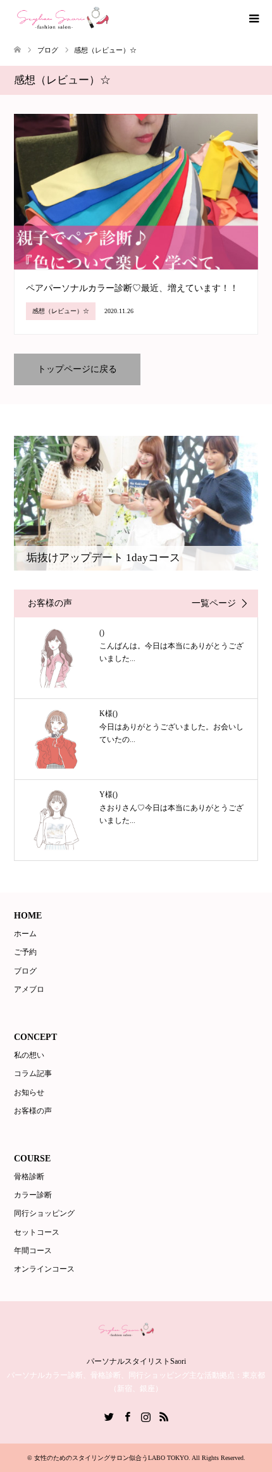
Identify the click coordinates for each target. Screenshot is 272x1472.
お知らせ (29, 1092)
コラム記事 (33, 1073)
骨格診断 (29, 1176)
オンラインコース (44, 1269)
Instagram (145, 1416)
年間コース (33, 1250)
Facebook (127, 1416)
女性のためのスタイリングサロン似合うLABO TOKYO (111, 1457)
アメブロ (29, 989)
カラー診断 (33, 1195)
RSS (164, 1416)
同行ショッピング (44, 1213)
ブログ (25, 971)
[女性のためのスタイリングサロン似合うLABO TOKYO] (79, 18)
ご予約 (25, 952)
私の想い (29, 1055)
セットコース (36, 1232)
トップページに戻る (77, 369)
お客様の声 (33, 1110)
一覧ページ (214, 603)
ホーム (25, 933)
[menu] (253, 19)
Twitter (109, 1416)
